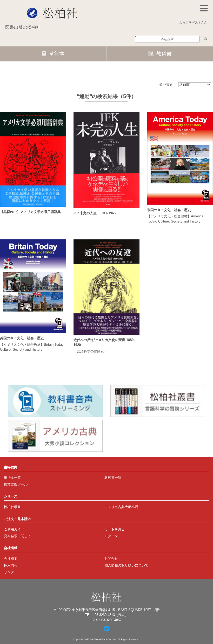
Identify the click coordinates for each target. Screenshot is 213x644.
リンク (9, 572)
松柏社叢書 (12, 507)
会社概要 (10, 558)
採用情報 (10, 565)
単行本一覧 (12, 478)
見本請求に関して (17, 536)
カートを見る (114, 529)
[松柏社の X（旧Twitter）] (106, 629)
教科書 (164, 54)
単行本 (56, 54)
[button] (204, 8)
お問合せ (111, 558)
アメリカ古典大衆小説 (121, 507)
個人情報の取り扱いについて (126, 565)
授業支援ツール (16, 484)
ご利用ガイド (14, 529)
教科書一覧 (112, 478)
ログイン (111, 536)
